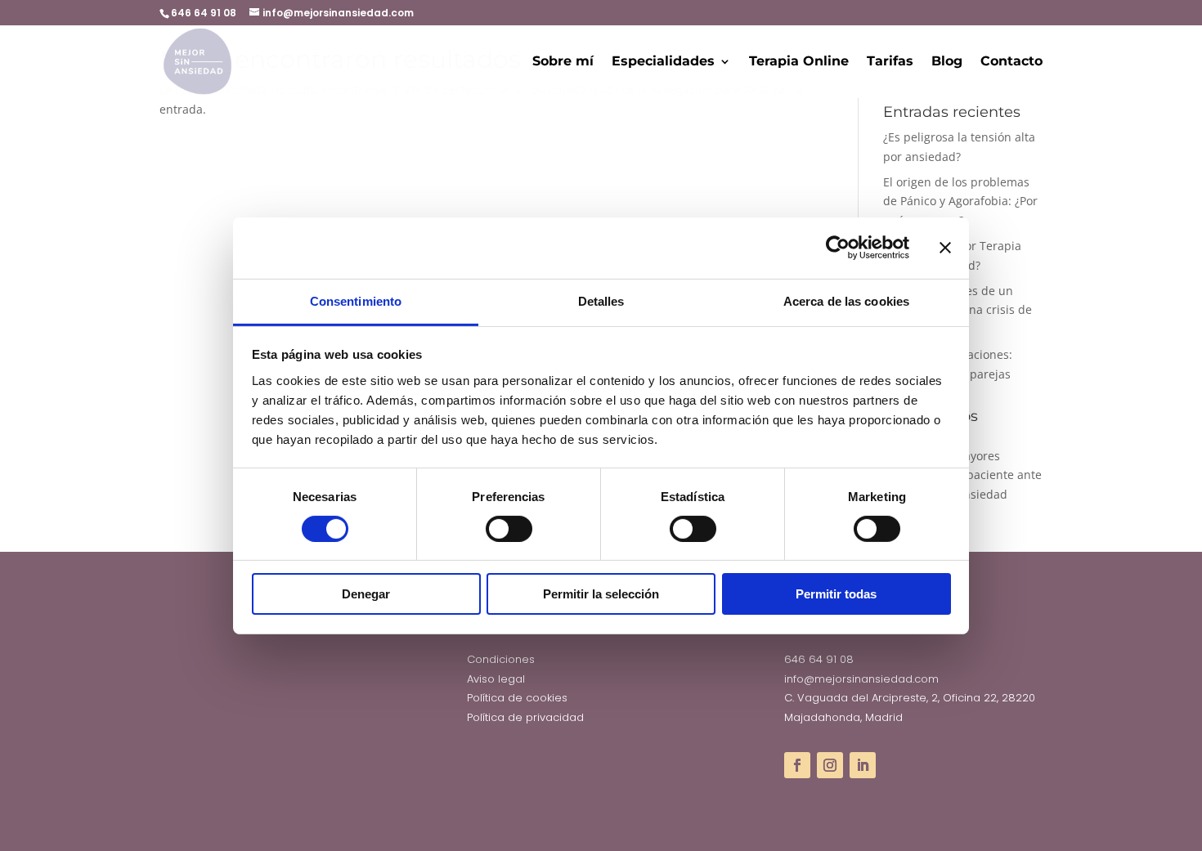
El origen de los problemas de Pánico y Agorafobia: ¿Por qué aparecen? (960, 201)
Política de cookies (517, 697)
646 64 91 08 (819, 659)
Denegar (366, 594)
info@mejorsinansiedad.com (861, 679)
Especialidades (663, 62)
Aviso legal (496, 679)
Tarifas (890, 62)
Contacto (1011, 62)
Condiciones (501, 659)
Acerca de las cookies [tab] (846, 300)
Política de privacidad (525, 717)
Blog (946, 62)
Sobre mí (563, 62)
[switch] (509, 529)
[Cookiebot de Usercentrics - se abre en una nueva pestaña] (837, 247)
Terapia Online (799, 62)
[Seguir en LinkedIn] (863, 765)
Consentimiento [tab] (355, 300)
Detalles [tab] (601, 300)
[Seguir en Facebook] (797, 765)
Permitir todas (836, 594)
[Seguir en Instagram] (830, 765)
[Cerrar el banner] (945, 247)
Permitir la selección (601, 594)
